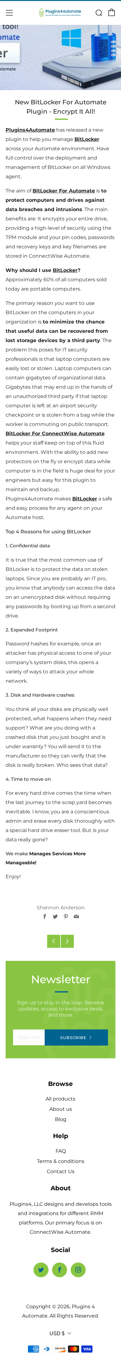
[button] (60, 280)
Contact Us (60, 1171)
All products (60, 1099)
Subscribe (73, 1037)
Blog (60, 1119)
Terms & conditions (60, 1161)
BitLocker (86, 139)
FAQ (61, 1151)
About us (60, 1109)
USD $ (57, 1333)
